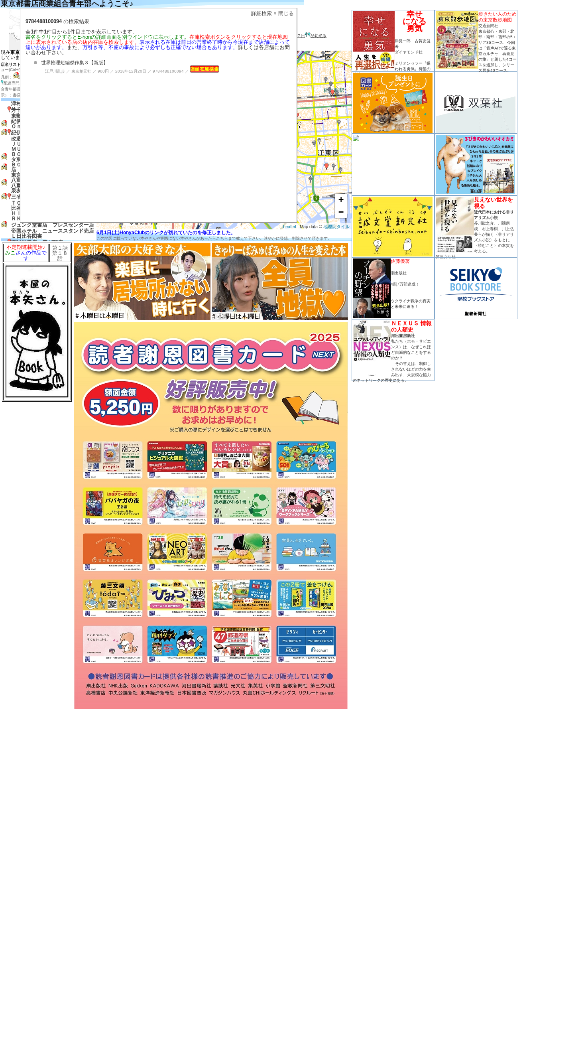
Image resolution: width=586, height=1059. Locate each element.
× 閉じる (283, 13)
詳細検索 (261, 13)
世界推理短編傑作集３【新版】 (74, 62)
